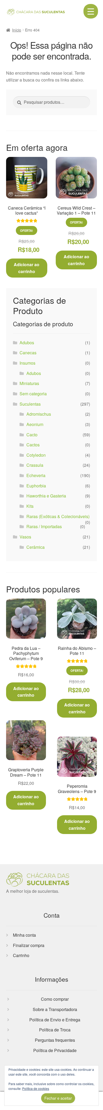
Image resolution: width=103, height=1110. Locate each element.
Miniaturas (29, 383)
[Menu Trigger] (90, 11)
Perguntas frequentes (55, 1040)
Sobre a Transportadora (55, 1009)
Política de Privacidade (55, 1050)
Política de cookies (35, 1088)
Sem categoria (33, 394)
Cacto (32, 435)
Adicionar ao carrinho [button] (26, 267)
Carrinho (21, 955)
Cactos (33, 445)
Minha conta (24, 935)
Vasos (25, 537)
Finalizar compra (28, 945)
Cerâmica (35, 547)
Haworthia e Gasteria (46, 496)
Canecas (28, 353)
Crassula (34, 465)
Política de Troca (55, 1030)
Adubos (27, 342)
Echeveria (35, 475)
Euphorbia (36, 486)
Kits (30, 506)
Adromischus (38, 414)
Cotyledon (36, 455)
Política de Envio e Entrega (54, 1020)
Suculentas (30, 404)
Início (16, 30)
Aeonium (34, 424)
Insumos (27, 363)
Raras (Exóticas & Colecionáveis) (58, 516)
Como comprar (55, 999)
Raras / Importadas (44, 526)
